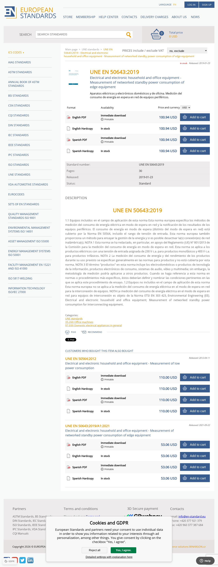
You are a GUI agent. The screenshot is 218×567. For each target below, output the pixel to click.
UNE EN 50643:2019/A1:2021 (119, 430)
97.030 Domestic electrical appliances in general (93, 325)
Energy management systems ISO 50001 (29, 253)
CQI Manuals (21, 533)
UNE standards (90, 49)
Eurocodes (16, 194)
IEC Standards (18, 135)
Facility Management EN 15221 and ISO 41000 (29, 266)
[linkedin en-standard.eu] (30, 562)
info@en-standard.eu (192, 516)
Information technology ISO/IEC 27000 (26, 290)
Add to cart (198, 117)
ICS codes (15, 52)
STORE (68, 17)
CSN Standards (19, 105)
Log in (192, 4)
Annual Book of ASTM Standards (23, 84)
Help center (108, 17)
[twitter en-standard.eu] (22, 562)
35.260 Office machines (79, 322)
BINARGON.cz (197, 546)
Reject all (94, 550)
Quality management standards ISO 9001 (23, 216)
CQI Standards (18, 115)
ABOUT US (180, 17)
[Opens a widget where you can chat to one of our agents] (205, 561)
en (174, 4)
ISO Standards (18, 165)
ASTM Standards (20, 72)
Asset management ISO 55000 (28, 241)
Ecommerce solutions (176, 546)
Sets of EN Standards (23, 204)
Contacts (129, 17)
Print (73, 332)
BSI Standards (18, 96)
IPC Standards (18, 155)
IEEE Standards (19, 145)
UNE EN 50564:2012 (122, 363)
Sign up (206, 4)
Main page (71, 49)
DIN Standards (18, 125)
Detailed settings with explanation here (109, 557)
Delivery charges (154, 17)
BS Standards (43, 516)
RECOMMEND (95, 332)
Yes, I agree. (123, 550)
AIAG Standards (19, 62)
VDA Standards (41, 529)
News (195, 17)
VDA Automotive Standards (28, 184)
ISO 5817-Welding (20, 278)
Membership (85, 17)
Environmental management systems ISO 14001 (29, 229)
